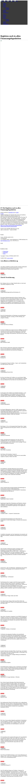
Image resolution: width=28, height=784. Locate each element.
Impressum (5, 252)
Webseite (2, 273)
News (4, 253)
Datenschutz (5, 251)
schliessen (3, 274)
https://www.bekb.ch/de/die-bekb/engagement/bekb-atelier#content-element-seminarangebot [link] (11, 226)
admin (17, 212)
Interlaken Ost (11, 212)
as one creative (10, 258)
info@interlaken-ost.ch (5, 240)
